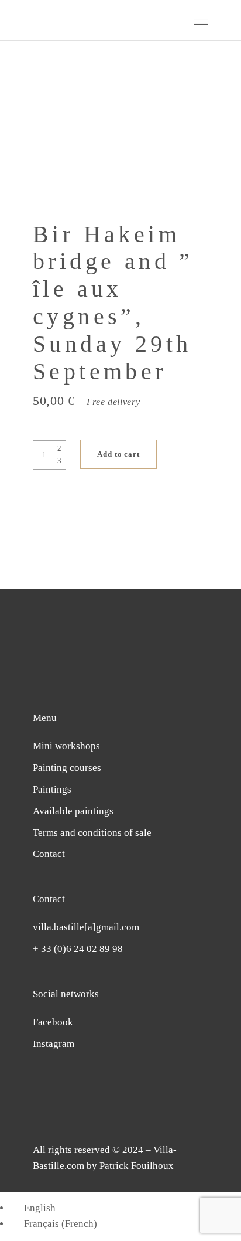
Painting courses (67, 767)
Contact (49, 853)
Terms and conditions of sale (92, 832)
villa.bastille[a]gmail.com (86, 927)
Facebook (53, 1022)
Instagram (53, 1043)
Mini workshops (66, 746)
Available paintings (73, 811)
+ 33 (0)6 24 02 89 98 (78, 948)
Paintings (52, 789)
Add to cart (118, 454)
